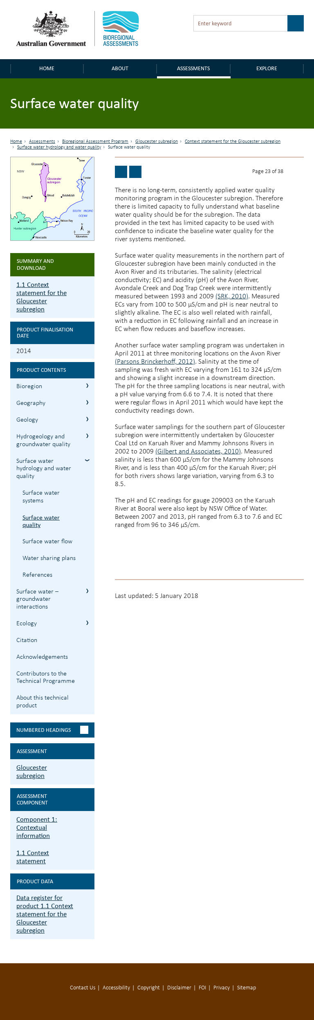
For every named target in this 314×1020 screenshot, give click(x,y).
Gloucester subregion (156, 141)
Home (46, 68)
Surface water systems (41, 497)
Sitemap (246, 988)
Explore (266, 68)
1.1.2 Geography (87, 402)
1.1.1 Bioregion (87, 385)
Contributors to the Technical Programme (45, 678)
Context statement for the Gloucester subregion (232, 141)
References (37, 575)
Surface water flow (47, 541)
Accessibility (116, 988)
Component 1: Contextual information (36, 827)
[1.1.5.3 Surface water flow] (135, 172)
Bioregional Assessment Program (95, 141)
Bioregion (29, 386)
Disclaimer (179, 988)
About (120, 68)
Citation (26, 640)
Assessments (193, 68)
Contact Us (82, 988)
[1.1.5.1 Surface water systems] (121, 172)
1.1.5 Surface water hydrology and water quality (87, 460)
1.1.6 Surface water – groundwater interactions (87, 591)
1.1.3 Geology (87, 419)
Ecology (26, 623)
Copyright (148, 988)
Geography (30, 403)
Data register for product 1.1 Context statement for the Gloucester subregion (44, 914)
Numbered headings (43, 730)
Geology (27, 420)
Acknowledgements (42, 657)
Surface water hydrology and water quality (59, 147)
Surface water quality (41, 521)
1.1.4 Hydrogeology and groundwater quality (87, 436)
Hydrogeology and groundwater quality (43, 440)
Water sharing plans (49, 558)
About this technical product (42, 702)
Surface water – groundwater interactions (37, 600)
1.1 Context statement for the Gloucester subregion (41, 296)
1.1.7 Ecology (87, 623)
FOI (202, 988)
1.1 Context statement (32, 857)
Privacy (221, 988)
